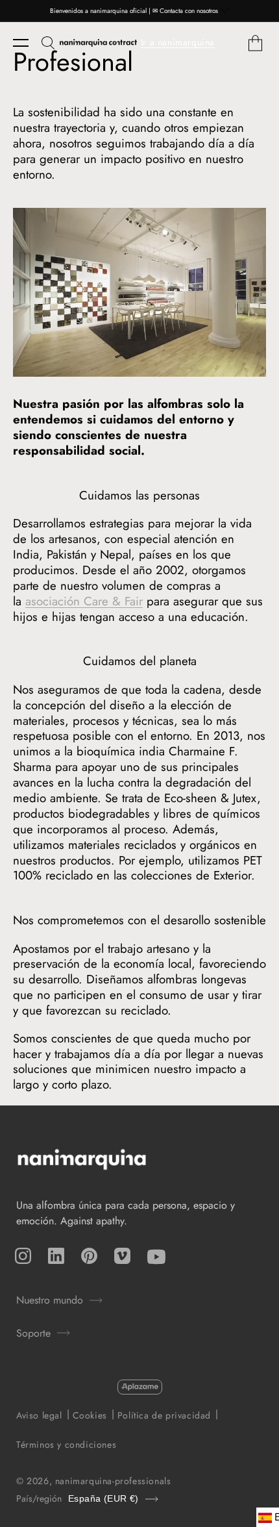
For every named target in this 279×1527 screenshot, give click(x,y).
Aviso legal (39, 1415)
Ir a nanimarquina (178, 42)
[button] (27, 43)
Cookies (90, 1415)
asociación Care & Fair (84, 601)
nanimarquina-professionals (113, 1480)
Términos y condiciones (66, 1444)
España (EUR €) (103, 1499)
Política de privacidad (164, 1415)
